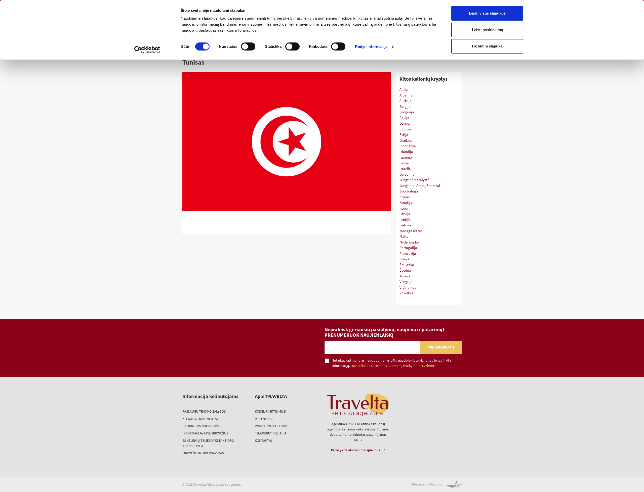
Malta (404, 236)
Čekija (404, 117)
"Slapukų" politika (271, 433)
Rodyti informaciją (371, 46)
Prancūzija (407, 253)
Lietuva (405, 225)
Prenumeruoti (441, 347)
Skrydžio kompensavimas (203, 453)
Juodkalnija (408, 191)
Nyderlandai (409, 242)
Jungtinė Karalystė (414, 179)
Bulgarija (406, 112)
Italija (404, 163)
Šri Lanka (406, 264)
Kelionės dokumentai (200, 418)
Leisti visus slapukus (487, 13)
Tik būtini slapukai (487, 46)
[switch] (248, 46)
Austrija (405, 100)
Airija (403, 89)
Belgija (405, 106)
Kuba (403, 208)
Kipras (404, 196)
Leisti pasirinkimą (487, 30)
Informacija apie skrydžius (205, 433)
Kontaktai (263, 440)
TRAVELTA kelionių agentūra (204, 346)
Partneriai (264, 418)
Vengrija (406, 281)
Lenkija (405, 219)
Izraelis (405, 168)
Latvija (404, 213)
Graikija (405, 140)
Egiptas (405, 129)
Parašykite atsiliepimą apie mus (355, 450)
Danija (404, 123)
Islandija (406, 151)
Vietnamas (407, 287)
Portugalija (408, 247)
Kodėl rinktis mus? (271, 411)
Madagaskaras (410, 230)
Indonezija (407, 145)
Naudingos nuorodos (200, 426)
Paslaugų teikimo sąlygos (204, 411)
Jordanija (407, 174)
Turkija (404, 276)
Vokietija (406, 292)
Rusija (404, 259)
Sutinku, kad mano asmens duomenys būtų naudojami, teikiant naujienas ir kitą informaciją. (391, 363)
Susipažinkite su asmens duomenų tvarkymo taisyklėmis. (393, 366)
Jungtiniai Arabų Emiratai (419, 185)
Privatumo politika (271, 426)
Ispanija (405, 157)
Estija (403, 134)
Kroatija (405, 202)
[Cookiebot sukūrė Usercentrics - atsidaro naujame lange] (147, 50)
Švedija (405, 270)
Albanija (406, 95)
